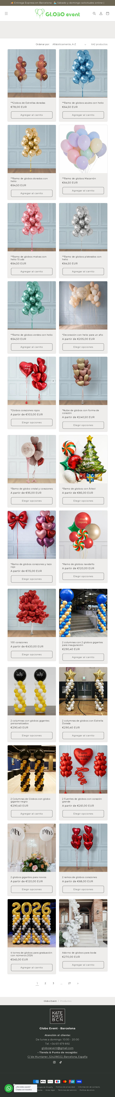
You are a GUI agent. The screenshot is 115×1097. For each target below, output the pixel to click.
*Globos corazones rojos (25, 410)
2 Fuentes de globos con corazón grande (82, 800)
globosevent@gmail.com (58, 1048)
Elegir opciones (83, 347)
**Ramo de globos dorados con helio (29, 180)
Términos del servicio (67, 1090)
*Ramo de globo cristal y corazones (32, 488)
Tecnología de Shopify (43, 1087)
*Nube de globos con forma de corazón (80, 411)
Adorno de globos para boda (79, 952)
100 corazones (19, 642)
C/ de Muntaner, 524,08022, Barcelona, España (57, 1056)
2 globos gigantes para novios (28, 877)
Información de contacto (89, 1087)
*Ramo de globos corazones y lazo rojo (31, 565)
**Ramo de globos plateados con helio (82, 258)
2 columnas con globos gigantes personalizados (30, 722)
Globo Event (50, 1001)
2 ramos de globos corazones (79, 877)
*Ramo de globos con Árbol (79, 488)
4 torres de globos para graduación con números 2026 (31, 954)
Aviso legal (50, 1090)
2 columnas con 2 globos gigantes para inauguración (82, 643)
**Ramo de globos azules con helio (83, 103)
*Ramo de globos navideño (78, 564)
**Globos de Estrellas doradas (28, 103)
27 (69, 983)
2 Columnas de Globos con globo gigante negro (30, 800)
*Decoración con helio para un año (82, 335)
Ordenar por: (43, 44)
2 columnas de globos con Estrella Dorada (82, 722)
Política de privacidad (65, 1087)
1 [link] (37, 983)
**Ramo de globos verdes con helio (32, 335)
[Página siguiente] (77, 983)
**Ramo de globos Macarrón (79, 178)
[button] (6, 13)
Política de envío (87, 1090)
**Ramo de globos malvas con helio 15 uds (29, 258)
